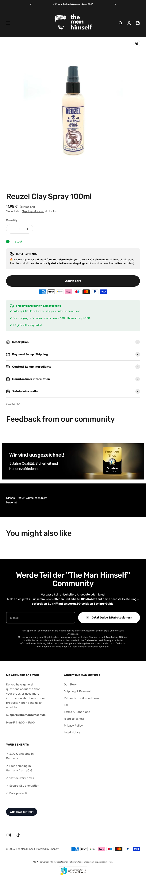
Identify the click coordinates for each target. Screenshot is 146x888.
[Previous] (31, 4)
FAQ (66, 705)
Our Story (70, 684)
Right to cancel (74, 718)
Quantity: (12, 220)
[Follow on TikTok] (18, 835)
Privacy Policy (73, 725)
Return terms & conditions (81, 698)
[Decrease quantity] (11, 228)
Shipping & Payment (77, 691)
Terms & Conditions (77, 712)
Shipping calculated (33, 211)
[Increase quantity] (27, 228)
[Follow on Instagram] (8, 835)
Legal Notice (72, 732)
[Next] (115, 4)
